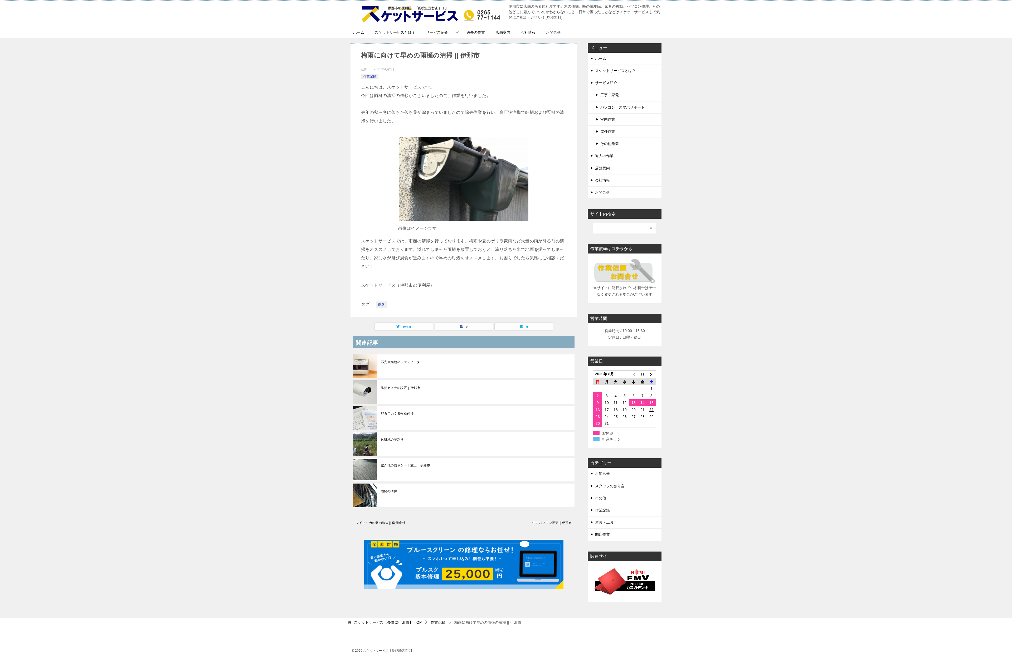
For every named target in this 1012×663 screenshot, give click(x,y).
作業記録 (369, 76)
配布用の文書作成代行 (397, 414)
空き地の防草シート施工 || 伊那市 (405, 465)
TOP (388, 622)
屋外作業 (607, 131)
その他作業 (609, 144)
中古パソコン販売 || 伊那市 (552, 523)
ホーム (358, 32)
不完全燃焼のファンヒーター (402, 362)
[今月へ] (642, 374)
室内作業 (607, 119)
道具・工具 (604, 522)
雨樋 (381, 304)
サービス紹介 (437, 32)
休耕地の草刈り (392, 439)
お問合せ (553, 32)
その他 (600, 498)
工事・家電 (609, 95)
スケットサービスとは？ (395, 32)
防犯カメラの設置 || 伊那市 (400, 388)
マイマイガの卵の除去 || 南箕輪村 (380, 523)
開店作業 (602, 534)
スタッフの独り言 (610, 486)
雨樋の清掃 (389, 491)
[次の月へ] (651, 374)
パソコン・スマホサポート (622, 107)
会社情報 (528, 32)
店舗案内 (502, 32)
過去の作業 (475, 32)
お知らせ (602, 473)
